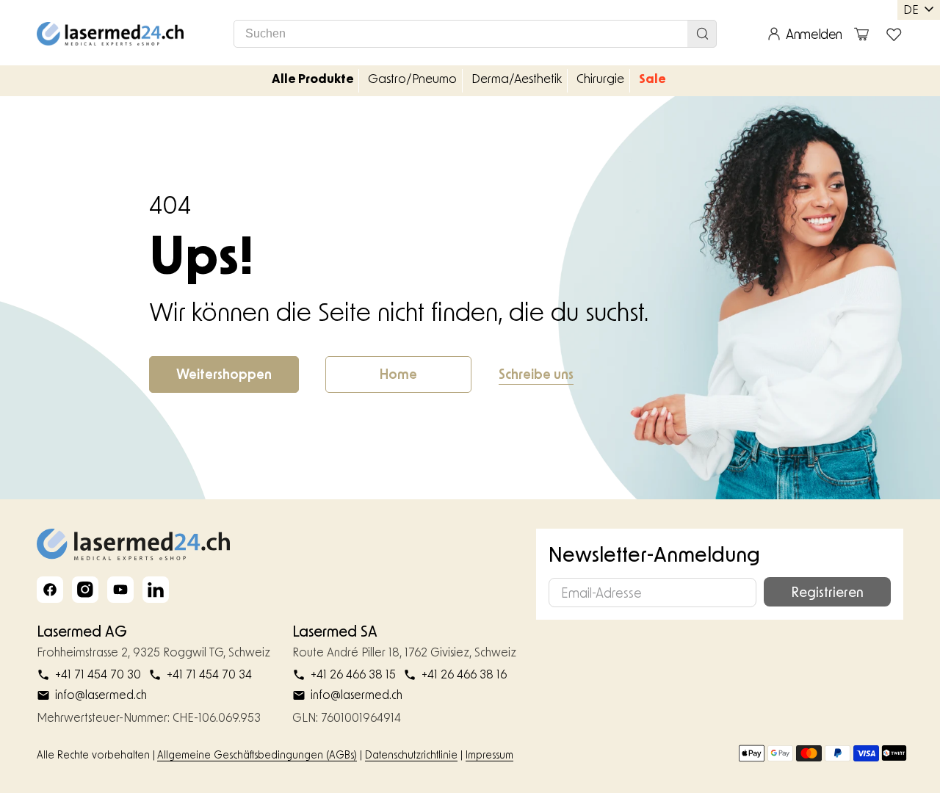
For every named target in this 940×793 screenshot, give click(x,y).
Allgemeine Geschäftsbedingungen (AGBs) (257, 754)
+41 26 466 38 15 (353, 674)
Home (398, 374)
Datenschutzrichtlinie (411, 754)
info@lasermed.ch (101, 694)
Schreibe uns (536, 374)
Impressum (489, 754)
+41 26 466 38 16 (464, 674)
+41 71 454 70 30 (98, 674)
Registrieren (827, 592)
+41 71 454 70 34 (209, 674)
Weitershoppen (224, 374)
